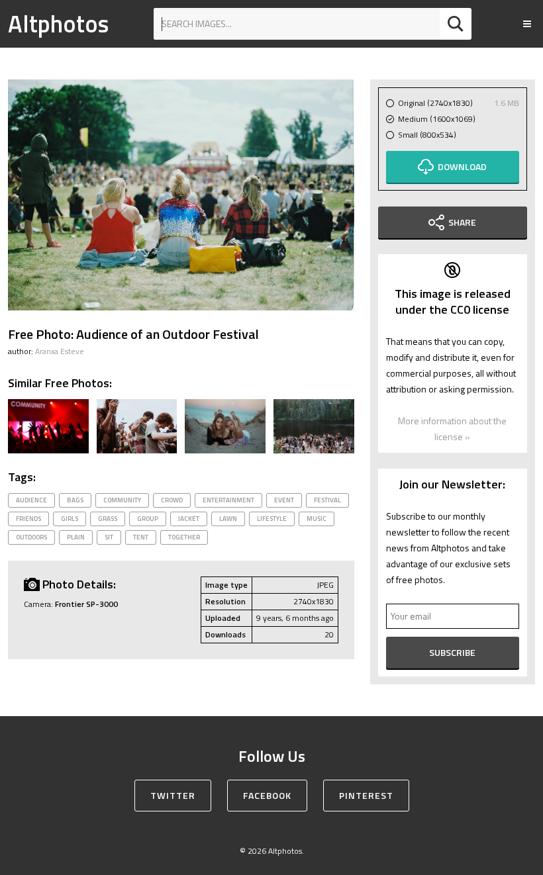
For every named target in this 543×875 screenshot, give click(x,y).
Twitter (172, 795)
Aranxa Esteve (59, 351)
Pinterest (366, 795)
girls (69, 519)
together (184, 537)
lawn (228, 519)
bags (75, 500)
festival (327, 500)
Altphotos (58, 23)
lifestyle (272, 519)
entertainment (228, 500)
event (284, 500)
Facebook (267, 795)
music (316, 519)
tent (140, 537)
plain (76, 537)
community (122, 500)
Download (462, 166)
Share (462, 222)
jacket (188, 519)
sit (109, 537)
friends (28, 519)
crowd (172, 500)
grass (107, 519)
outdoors (31, 537)
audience (31, 500)
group (147, 519)
